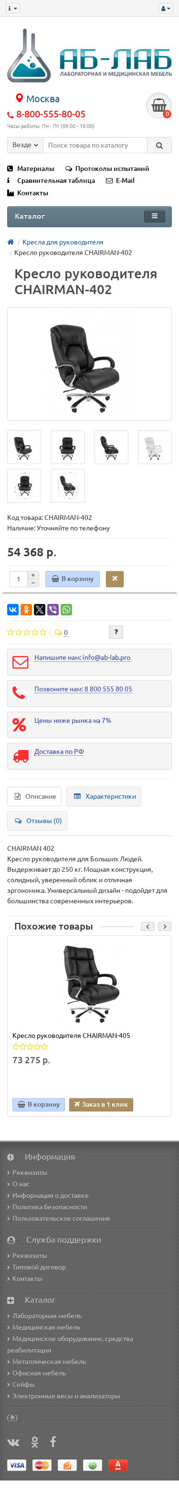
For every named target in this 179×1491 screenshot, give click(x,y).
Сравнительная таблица (56, 180)
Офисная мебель (39, 1373)
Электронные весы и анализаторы (66, 1396)
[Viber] (53, 609)
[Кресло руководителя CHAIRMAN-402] (89, 364)
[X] (39, 609)
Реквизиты (29, 1172)
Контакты (32, 193)
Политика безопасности (49, 1207)
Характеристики (110, 796)
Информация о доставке (50, 1195)
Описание (40, 796)
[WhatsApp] (66, 609)
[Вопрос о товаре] (116, 632)
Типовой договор (39, 1267)
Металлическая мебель (49, 1361)
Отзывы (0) (44, 821)
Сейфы (23, 1384)
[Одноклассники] (26, 609)
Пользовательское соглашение (61, 1218)
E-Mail (125, 180)
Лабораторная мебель (47, 1316)
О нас (21, 1184)
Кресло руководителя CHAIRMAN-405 (71, 1035)
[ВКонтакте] (13, 609)
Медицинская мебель (46, 1327)
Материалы (35, 168)
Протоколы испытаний (112, 168)
